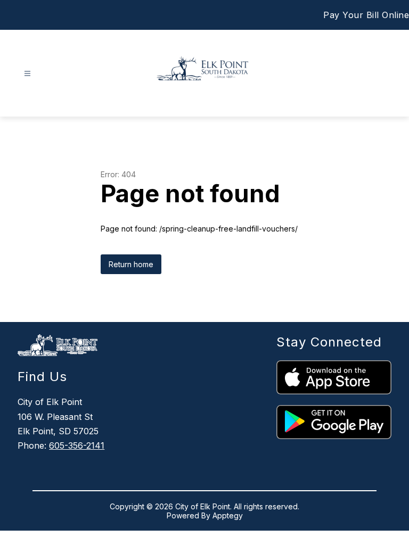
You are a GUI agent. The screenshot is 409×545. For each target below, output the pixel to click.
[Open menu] (27, 74)
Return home (131, 264)
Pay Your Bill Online (366, 15)
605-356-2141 (76, 445)
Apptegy (227, 515)
